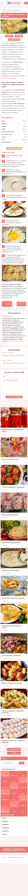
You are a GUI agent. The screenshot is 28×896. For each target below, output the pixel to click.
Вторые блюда (7, 462)
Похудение (5, 828)
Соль (3, 139)
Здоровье (5, 821)
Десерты (16, 10)
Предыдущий (8, 303)
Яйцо (3, 121)
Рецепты (10, 10)
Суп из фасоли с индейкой (11, 655)
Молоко (4, 123)
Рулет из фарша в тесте (10, 459)
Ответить (11, 352)
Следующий (20, 303)
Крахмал (4, 126)
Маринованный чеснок (10, 515)
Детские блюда (14, 39)
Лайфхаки (5, 824)
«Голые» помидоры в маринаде (13, 487)
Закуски (5, 434)
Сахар (3, 129)
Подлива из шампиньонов (11, 542)
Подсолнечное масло (8, 131)
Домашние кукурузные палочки (13, 598)
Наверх (14, 753)
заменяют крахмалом (16, 94)
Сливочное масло (7, 134)
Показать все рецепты (15, 749)
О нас (4, 857)
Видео (4, 818)
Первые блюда (7, 658)
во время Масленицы (9, 78)
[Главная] (14, 3)
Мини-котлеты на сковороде (12, 683)
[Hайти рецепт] (26, 3)
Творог (4, 137)
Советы (4, 834)
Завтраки (5, 630)
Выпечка (9, 36)
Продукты (5, 831)
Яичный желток (6, 142)
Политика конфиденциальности (16, 857)
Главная (4, 10)
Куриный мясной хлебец (10, 570)
